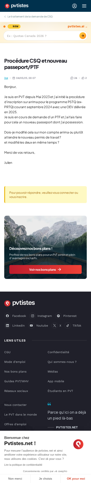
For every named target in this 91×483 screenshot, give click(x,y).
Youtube (42, 325)
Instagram (44, 316)
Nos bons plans (15, 371)
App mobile (56, 381)
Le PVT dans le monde (20, 414)
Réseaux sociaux (16, 391)
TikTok (77, 325)
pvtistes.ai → (78, 26)
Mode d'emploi (14, 361)
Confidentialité (58, 352)
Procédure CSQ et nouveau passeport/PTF (35, 63)
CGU (7, 352)
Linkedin (18, 325)
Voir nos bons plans (42, 269)
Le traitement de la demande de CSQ (30, 16)
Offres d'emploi (15, 424)
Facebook (19, 316)
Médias (53, 371)
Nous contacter (15, 404)
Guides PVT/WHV (16, 381)
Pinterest (70, 316)
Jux (6, 77)
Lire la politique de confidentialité (23, 464)
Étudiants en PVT (60, 391)
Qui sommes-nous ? (62, 361)
